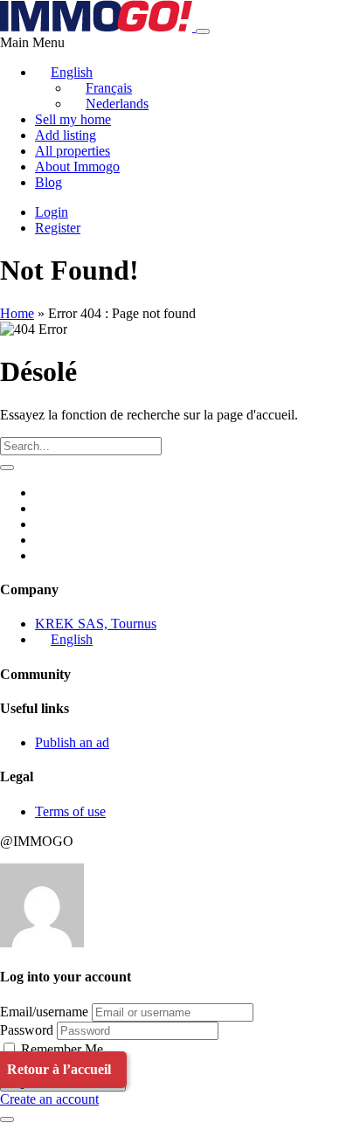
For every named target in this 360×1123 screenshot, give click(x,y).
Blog (48, 182)
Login (51, 211)
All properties (72, 150)
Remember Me (60, 1049)
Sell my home (73, 119)
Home (17, 313)
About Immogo (77, 166)
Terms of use (70, 811)
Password (26, 1029)
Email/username (44, 1011)
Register (57, 227)
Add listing (65, 135)
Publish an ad (72, 742)
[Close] (7, 1119)
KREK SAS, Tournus (95, 623)
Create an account (49, 1099)
